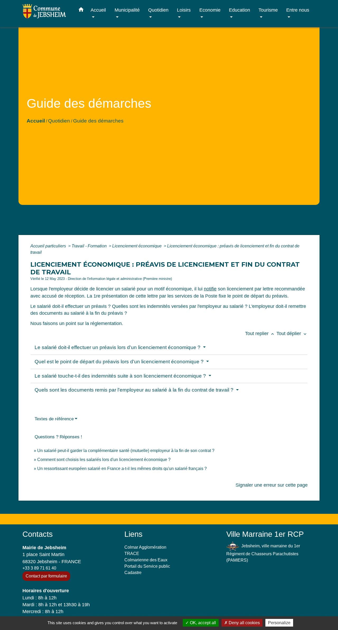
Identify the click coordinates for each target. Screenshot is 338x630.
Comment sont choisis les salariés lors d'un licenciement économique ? (104, 459)
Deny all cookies (244, 622)
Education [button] (239, 10)
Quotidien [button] (158, 10)
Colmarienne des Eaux (145, 560)
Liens (133, 534)
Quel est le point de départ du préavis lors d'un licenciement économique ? (120, 361)
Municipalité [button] (127, 10)
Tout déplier (292, 333)
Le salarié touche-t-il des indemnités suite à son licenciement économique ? (121, 376)
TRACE (131, 553)
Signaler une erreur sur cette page (272, 485)
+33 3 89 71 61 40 (39, 568)
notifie (210, 289)
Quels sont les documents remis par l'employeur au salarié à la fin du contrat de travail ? (135, 390)
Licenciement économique (137, 246)
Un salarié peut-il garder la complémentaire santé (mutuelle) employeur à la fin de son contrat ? (125, 450)
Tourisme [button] (268, 10)
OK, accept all (202, 622)
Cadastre (133, 572)
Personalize (279, 622)
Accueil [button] (98, 10)
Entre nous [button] (297, 10)
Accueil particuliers (48, 246)
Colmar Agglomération (145, 547)
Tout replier (260, 333)
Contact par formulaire (46, 576)
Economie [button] (209, 10)
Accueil (36, 121)
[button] (81, 10)
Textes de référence (54, 418)
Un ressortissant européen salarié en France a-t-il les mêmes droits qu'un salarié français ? (122, 468)
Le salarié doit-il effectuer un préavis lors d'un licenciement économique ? (118, 347)
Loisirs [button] (184, 10)
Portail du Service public (147, 566)
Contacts (37, 534)
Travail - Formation (90, 246)
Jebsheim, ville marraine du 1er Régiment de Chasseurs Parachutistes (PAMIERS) (263, 553)
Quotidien (59, 121)
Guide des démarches (98, 121)
